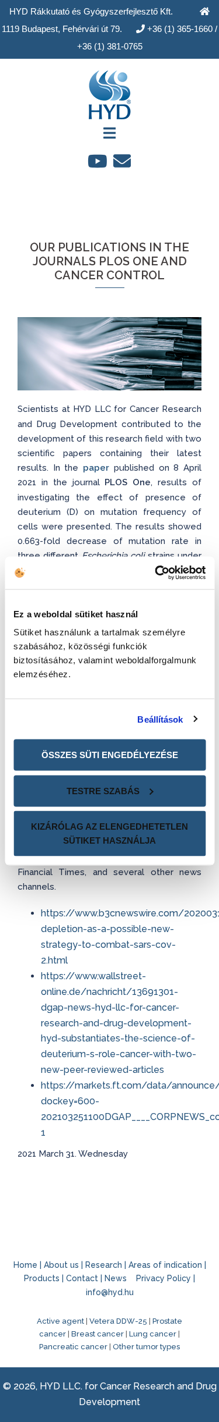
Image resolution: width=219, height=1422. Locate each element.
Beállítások (160, 719)
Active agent (60, 1321)
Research (103, 1265)
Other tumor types (146, 1346)
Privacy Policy (163, 1278)
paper (96, 468)
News (116, 1278)
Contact (82, 1278)
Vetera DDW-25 (118, 1321)
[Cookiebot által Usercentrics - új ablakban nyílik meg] (156, 573)
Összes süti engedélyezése (109, 755)
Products (42, 1278)
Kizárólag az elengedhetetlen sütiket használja (109, 833)
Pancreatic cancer (73, 1346)
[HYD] (110, 91)
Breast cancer (97, 1333)
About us (61, 1265)
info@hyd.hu (110, 1292)
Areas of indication (165, 1265)
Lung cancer (152, 1333)
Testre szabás (103, 790)
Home (25, 1265)
